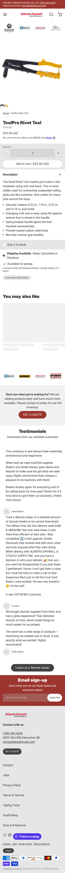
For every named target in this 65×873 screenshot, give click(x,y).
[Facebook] (10, 836)
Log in (8, 850)
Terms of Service (13, 795)
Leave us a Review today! (32, 667)
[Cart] (58, 14)
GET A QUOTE (32, 414)
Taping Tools (11, 805)
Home (6, 113)
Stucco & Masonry (14, 825)
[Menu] (6, 14)
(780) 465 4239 (47, 3)
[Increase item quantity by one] (58, 153)
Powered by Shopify (12, 868)
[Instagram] (4, 836)
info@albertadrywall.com (33, 5)
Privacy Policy (12, 785)
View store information (17, 277)
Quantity (7, 147)
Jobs (6, 775)
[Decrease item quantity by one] (6, 153)
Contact (8, 765)
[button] (32, 164)
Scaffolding (10, 815)
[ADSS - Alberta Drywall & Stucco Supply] (31, 14)
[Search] (49, 14)
